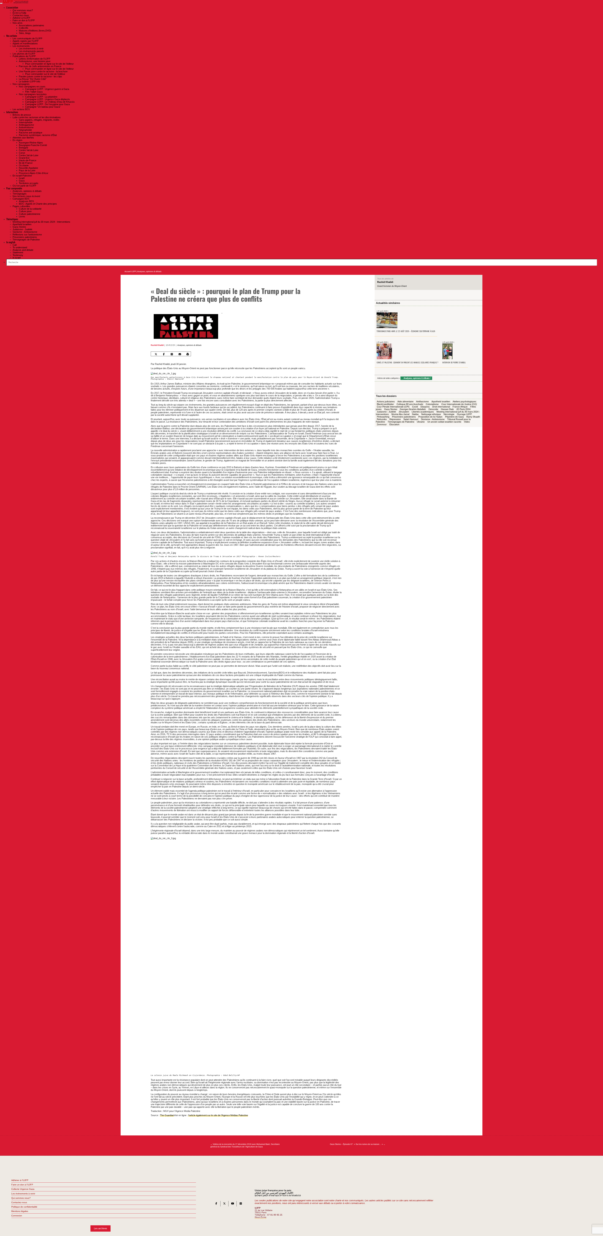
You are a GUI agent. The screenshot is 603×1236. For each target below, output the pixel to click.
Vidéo (467, 422)
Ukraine (421, 422)
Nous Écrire (260, 1217)
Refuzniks (382, 419)
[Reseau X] (224, 1204)
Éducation (394, 424)
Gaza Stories (390, 409)
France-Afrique (460, 406)
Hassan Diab (447, 409)
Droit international (441, 406)
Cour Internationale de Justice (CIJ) (459, 404)
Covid (415, 406)
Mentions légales (19, 1211)
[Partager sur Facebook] (164, 354)
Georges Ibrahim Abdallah (413, 409)
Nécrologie (449, 414)
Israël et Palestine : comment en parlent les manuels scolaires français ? (407, 362)
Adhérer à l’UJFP (19, 1180)
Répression (395, 419)
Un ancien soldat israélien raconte (444, 422)
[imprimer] (188, 354)
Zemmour (382, 424)
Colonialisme (432, 404)
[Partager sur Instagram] (172, 354)
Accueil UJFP (130, 271)
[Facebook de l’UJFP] (216, 1204)
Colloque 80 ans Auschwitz (410, 404)
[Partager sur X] (156, 354)
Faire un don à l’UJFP (22, 1184)
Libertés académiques (423, 411)
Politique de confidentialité (24, 1207)
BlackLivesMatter (385, 404)
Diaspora (425, 406)
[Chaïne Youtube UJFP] (232, 1204)
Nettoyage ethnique (431, 414)
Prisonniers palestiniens (404, 417)
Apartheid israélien (441, 401)
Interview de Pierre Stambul (454, 362)
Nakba (415, 414)
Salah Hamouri (410, 419)
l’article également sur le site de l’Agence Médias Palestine (218, 1115)
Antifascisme (422, 401)
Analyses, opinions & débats (149, 271)
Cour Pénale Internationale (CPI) (393, 406)
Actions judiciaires (386, 401)
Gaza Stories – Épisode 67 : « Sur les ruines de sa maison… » (357, 1144)
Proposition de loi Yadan (430, 417)
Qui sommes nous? (21, 1198)
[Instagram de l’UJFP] (240, 1204)
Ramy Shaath (473, 417)
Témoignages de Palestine (401, 422)
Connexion (16, 1215)
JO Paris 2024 (463, 409)
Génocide (433, 409)
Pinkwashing (383, 417)
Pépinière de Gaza (454, 417)
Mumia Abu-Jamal (400, 414)
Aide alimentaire (405, 401)
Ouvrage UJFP (464, 414)
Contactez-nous (19, 1202)
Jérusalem (404, 411)
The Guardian (167, 1115)
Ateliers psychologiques (464, 401)
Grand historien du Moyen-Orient (392, 286)
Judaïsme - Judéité (386, 411)
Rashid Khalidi (157, 345)
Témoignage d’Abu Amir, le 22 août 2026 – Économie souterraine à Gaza (406, 331)
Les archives (100, 1228)
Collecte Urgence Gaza (22, 1189)
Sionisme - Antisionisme (433, 419)
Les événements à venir (23, 1193)
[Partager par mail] (180, 354)
